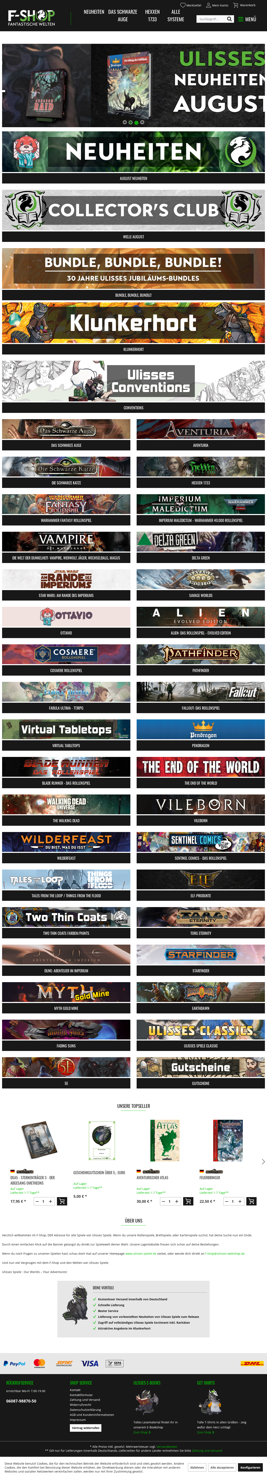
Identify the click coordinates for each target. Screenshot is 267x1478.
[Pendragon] (201, 729)
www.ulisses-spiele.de (140, 1254)
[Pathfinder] (201, 654)
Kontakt (75, 1390)
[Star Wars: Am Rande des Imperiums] (66, 579)
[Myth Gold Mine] (66, 992)
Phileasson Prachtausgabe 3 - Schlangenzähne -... (223, 1180)
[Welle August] (133, 210)
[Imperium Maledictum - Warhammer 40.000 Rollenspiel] (201, 504)
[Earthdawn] (201, 992)
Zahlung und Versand (85, 1400)
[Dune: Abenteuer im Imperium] (66, 954)
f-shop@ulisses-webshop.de (225, 1254)
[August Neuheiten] (133, 151)
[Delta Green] (201, 542)
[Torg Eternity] (201, 917)
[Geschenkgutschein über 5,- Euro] (38, 1141)
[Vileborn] (201, 804)
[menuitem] (190, 4)
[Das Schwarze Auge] (66, 429)
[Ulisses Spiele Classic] (201, 1029)
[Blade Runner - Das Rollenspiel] (66, 767)
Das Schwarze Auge (122, 15)
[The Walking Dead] (66, 804)
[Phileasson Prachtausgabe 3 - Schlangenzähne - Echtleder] (228, 1141)
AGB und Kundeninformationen (92, 1415)
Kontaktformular (81, 1395)
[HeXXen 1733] (201, 466)
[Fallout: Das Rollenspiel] (201, 692)
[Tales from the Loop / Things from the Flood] (66, 879)
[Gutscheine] (201, 1067)
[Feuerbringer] (164, 1141)
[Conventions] (133, 381)
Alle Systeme (176, 15)
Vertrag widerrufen (85, 1428)
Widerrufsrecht (80, 1405)
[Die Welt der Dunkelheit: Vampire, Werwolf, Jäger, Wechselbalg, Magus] (66, 542)
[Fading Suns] (66, 1029)
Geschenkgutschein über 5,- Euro (36, 1172)
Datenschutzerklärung (85, 1410)
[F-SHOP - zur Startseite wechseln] (31, 18)
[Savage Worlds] (201, 579)
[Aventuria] (201, 429)
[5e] (66, 1067)
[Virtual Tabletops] (66, 729)
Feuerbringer (146, 1177)
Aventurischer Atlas (89, 1177)
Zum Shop (141, 1432)
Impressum (78, 1420)
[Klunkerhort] (133, 322)
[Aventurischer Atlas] (101, 1141)
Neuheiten (94, 11)
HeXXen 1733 (152, 15)
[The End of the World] (201, 767)
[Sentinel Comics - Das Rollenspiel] (201, 842)
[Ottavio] (66, 617)
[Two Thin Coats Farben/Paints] (66, 917)
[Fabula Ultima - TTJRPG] (66, 692)
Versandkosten (167, 1447)
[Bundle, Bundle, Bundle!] (133, 268)
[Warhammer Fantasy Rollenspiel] (66, 504)
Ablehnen (197, 1467)
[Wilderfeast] (66, 842)
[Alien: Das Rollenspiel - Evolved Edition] (201, 617)
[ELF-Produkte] (201, 879)
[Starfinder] (201, 954)
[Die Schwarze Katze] (66, 466)
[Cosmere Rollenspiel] (66, 654)
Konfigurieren (250, 1467)
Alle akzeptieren (222, 1467)
